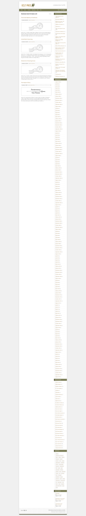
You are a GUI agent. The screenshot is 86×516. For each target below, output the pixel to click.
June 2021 (57, 208)
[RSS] (58, 9)
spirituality (59, 482)
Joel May (57, 390)
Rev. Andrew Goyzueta (60, 413)
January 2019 (58, 268)
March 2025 (58, 116)
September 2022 (58, 178)
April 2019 (57, 262)
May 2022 (57, 186)
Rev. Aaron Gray (58, 408)
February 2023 (58, 167)
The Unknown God (59, 503)
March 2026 (58, 92)
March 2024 (58, 141)
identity (61, 469)
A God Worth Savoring (26, 39)
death (63, 460)
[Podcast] (60, 9)
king (60, 471)
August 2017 (58, 303)
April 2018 (57, 286)
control (57, 460)
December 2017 (58, 294)
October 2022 (58, 176)
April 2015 (57, 360)
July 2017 (57, 305)
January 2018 (58, 292)
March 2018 (58, 288)
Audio (47, 20)
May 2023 (57, 161)
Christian (57, 459)
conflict (61, 459)
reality (64, 478)
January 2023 (58, 169)
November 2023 (58, 149)
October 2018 (58, 274)
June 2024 (57, 135)
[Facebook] (63, 9)
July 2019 (57, 255)
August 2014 (58, 376)
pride (61, 478)
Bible (57, 457)
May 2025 (57, 112)
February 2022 (58, 192)
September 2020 (58, 227)
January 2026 (58, 96)
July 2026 (57, 83)
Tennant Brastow (59, 447)
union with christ (58, 485)
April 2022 (57, 188)
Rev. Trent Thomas (59, 441)
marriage (59, 475)
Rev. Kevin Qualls (59, 431)
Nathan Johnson (58, 406)
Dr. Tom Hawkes (59, 388)
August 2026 (58, 81)
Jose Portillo (58, 396)
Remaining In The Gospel (60, 498)
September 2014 (58, 374)
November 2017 (58, 296)
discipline (62, 462)
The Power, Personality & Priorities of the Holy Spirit (60, 71)
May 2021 (57, 210)
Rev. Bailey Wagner (59, 415)
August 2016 (58, 327)
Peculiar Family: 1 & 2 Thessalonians (59, 53)
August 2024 (58, 131)
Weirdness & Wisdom (59, 76)
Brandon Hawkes (59, 386)
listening (62, 473)
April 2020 (57, 237)
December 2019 (58, 245)
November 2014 (58, 370)
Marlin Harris (58, 400)
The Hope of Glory (25, 82)
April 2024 (57, 139)
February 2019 (58, 266)
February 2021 (58, 217)
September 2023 (58, 153)
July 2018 (57, 280)
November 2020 (58, 223)
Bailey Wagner (58, 384)
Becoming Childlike (59, 19)
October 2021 (58, 200)
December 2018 (58, 270)
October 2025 (58, 102)
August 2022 (58, 180)
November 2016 (58, 321)
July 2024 (57, 133)
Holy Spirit (57, 469)
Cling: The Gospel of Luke (60, 28)
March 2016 (58, 337)
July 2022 (57, 182)
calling (60, 457)
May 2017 (57, 309)
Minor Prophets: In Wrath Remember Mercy (60, 48)
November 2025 (58, 100)
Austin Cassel (58, 382)
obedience (57, 476)
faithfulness (62, 466)
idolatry (57, 471)
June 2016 (57, 331)
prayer (61, 476)
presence (57, 478)
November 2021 (58, 198)
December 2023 (58, 147)
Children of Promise (59, 24)
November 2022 (58, 174)
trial (63, 482)
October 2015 (58, 348)
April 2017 (57, 311)
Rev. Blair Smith (58, 417)
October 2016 (58, 323)
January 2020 (58, 243)
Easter (57, 464)
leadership (63, 471)
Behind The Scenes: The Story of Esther (60, 22)
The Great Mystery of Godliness (29, 17)
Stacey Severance (59, 445)
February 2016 (58, 339)
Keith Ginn (57, 398)
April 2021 (57, 212)
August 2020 (58, 229)
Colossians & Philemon (60, 31)
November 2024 (58, 124)
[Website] (64, 9)
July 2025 (57, 108)
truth (59, 484)
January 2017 (58, 317)
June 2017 (57, 307)
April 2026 (57, 90)
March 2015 (58, 362)
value (63, 485)
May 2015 (57, 358)
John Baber (57, 392)
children (63, 457)
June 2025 (57, 110)
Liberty (57, 473)
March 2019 (58, 264)
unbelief (62, 484)
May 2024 (57, 137)
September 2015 (58, 350)
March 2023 (58, 165)
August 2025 (58, 106)
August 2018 (58, 278)
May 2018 (57, 284)
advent (57, 453)
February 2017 (58, 315)
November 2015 (58, 346)
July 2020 (57, 231)
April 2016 (57, 335)
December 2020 (58, 221)
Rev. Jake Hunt (58, 421)
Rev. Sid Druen (58, 437)
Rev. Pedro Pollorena (59, 435)
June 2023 (57, 159)
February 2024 (58, 143)
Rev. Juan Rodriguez (59, 429)
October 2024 (58, 126)
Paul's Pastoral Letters (60, 50)
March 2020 (58, 239)
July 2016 (57, 329)
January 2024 (58, 145)
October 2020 (58, 225)
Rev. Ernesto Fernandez (60, 419)
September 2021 (58, 202)
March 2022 (58, 190)
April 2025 (57, 114)
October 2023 (58, 151)
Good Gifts (57, 493)
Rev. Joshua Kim (58, 427)
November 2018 (58, 272)
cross (60, 460)
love (56, 475)
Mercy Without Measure (60, 45)
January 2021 (58, 219)
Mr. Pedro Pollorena (59, 404)
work (57, 487)
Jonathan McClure (59, 394)
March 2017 (58, 313)
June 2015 (57, 356)
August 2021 (58, 204)
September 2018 (58, 276)
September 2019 (58, 251)
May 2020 (57, 235)
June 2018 (57, 282)
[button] (36, 26)
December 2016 (58, 319)
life (59, 473)
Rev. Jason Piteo (32, 85)
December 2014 (58, 368)
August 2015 (58, 352)
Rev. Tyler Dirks (32, 20)
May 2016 (57, 333)
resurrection (63, 480)
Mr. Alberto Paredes (59, 402)
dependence (58, 462)
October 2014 (58, 372)
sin (56, 482)
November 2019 (58, 247)
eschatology (61, 464)
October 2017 (58, 298)
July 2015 (57, 354)
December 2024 (58, 122)
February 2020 (58, 241)
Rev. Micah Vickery (59, 433)
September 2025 (58, 104)
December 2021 (58, 196)
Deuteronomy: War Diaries (60, 33)
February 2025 (58, 118)
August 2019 (58, 253)
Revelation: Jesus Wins (60, 62)
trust (57, 484)
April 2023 (57, 163)
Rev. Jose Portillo (59, 425)
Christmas (57, 26)
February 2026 (58, 94)
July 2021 (57, 206)
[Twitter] (61, 9)
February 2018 (58, 290)
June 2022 (57, 184)
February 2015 (58, 364)
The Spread (58, 74)
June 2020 (57, 233)
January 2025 (58, 120)
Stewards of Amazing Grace (28, 60)
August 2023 (58, 155)
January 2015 (58, 366)
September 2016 (58, 325)
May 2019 (57, 260)
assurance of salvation (59, 455)
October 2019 (58, 249)
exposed (57, 466)
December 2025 (58, 98)
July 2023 (57, 157)
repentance (58, 480)
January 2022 (58, 194)
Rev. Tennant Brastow (60, 439)
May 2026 (57, 88)
